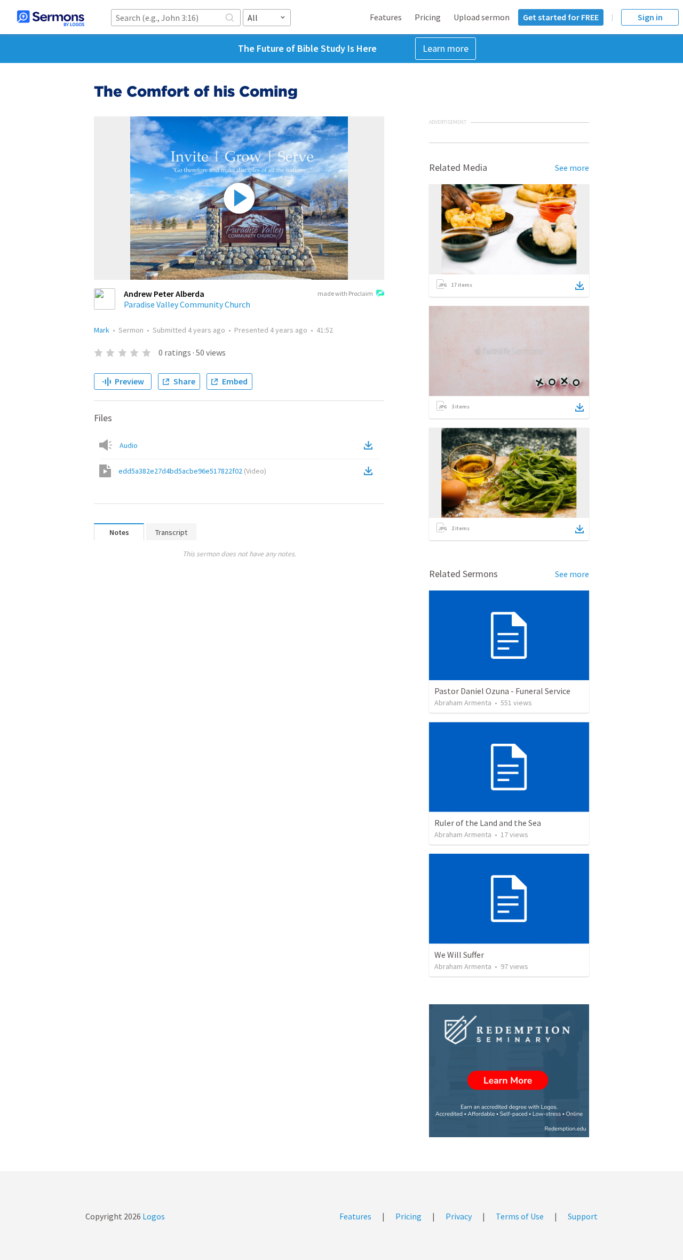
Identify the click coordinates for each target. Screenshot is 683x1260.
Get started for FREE (561, 17)
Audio (129, 445)
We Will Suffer (459, 954)
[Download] (579, 286)
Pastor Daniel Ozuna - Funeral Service (502, 691)
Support (583, 1216)
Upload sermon (482, 17)
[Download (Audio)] (370, 445)
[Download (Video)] (370, 471)
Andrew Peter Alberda (164, 293)
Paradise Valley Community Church (187, 304)
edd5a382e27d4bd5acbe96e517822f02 (192, 471)
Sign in (650, 17)
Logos (153, 1216)
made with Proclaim (345, 293)
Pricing (428, 17)
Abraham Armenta (462, 702)
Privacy (459, 1216)
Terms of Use (520, 1216)
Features (386, 17)
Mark (101, 330)
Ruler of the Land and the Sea (487, 822)
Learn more (445, 48)
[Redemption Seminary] (509, 1070)
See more (572, 167)
